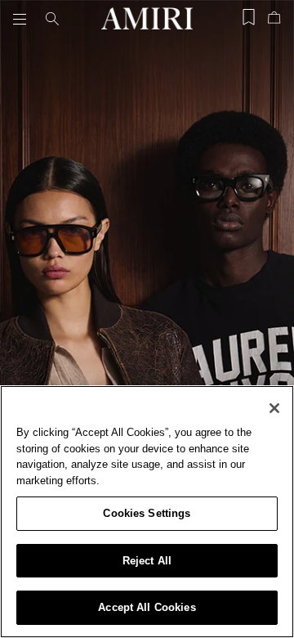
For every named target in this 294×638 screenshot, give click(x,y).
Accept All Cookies (146, 607)
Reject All (147, 561)
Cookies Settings (146, 513)
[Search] (52, 19)
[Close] (274, 408)
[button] (23, 19)
